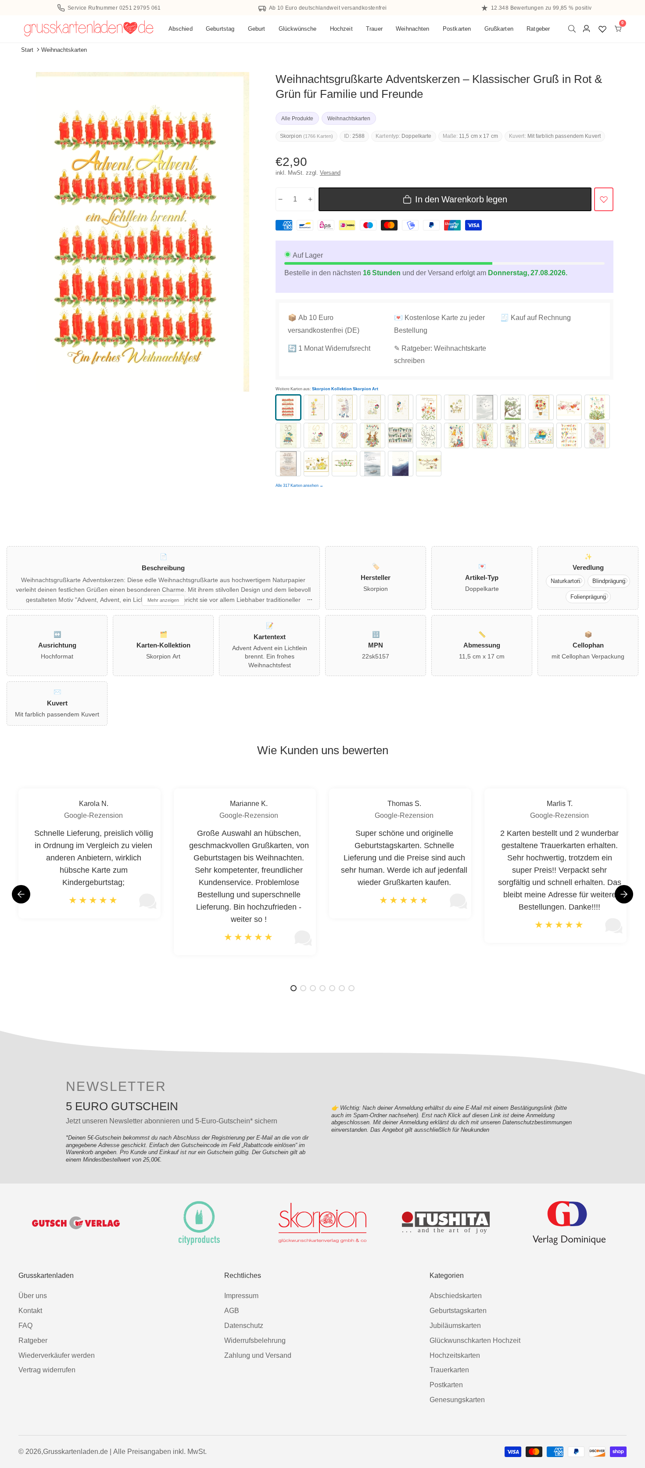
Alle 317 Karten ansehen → (299, 485)
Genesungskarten (457, 1400)
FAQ (25, 1325)
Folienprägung (588, 597)
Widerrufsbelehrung (255, 1340)
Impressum (241, 1296)
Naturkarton (565, 581)
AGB (231, 1311)
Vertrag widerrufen (46, 1370)
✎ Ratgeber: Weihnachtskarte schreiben (440, 354)
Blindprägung (608, 581)
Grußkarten (498, 28)
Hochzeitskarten (455, 1355)
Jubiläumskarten (455, 1325)
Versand (330, 172)
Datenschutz (243, 1325)
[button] (624, 894)
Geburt (256, 28)
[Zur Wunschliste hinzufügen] (603, 199)
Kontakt (30, 1311)
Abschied (180, 28)
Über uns (32, 1296)
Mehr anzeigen (163, 600)
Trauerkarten (449, 1370)
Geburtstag (220, 28)
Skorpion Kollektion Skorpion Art (345, 389)
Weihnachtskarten (64, 50)
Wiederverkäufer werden (56, 1355)
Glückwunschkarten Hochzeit (475, 1340)
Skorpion (291, 136)
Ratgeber (538, 28)
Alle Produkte (297, 118)
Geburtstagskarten (458, 1311)
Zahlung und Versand (257, 1355)
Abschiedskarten (456, 1296)
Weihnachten (412, 28)
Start (27, 50)
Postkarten (457, 28)
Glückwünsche (298, 28)
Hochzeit (341, 28)
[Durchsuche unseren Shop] (573, 29)
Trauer (374, 28)
